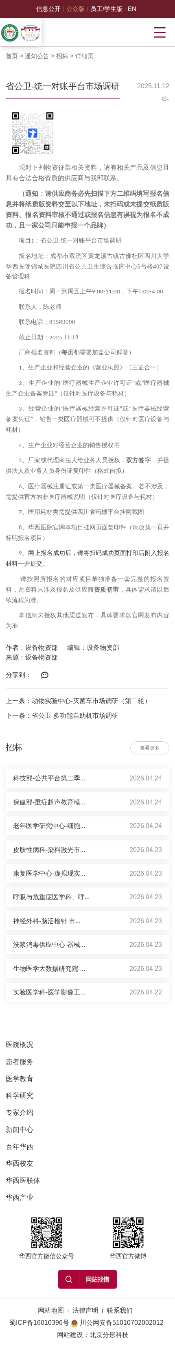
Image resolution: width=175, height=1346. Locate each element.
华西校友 (19, 1163)
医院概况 (19, 1044)
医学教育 (19, 1079)
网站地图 (51, 1310)
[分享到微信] (44, 675)
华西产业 (19, 1197)
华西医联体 (23, 1180)
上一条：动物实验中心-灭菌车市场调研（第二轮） (78, 700)
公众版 (75, 9)
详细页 (84, 56)
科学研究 (19, 1095)
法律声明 (85, 1310)
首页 (12, 56)
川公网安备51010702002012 (122, 1322)
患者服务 (19, 1062)
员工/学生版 (106, 9)
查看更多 (150, 748)
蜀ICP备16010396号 (39, 1322)
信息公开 (48, 9)
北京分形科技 (109, 1334)
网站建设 (70, 1334)
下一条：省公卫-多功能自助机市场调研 (62, 715)
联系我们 (120, 1310)
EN (132, 9)
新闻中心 (19, 1129)
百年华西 (19, 1147)
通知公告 (37, 56)
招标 (62, 56)
